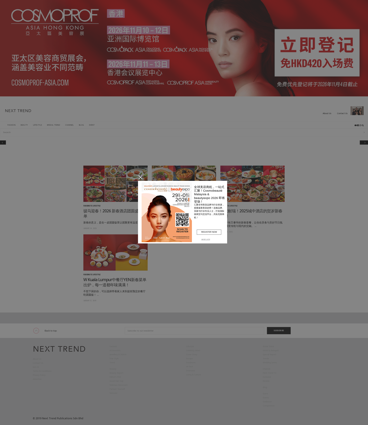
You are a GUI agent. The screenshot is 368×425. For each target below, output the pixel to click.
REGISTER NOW (209, 232)
